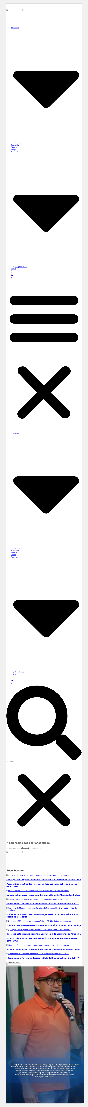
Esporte (14, 147)
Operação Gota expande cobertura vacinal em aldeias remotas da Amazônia (43, 879)
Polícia (13, 269)
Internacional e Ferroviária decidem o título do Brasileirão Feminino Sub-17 (42, 903)
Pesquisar (10, 762)
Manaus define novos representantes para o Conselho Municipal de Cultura (43, 895)
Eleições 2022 (21, 267)
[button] (44, 355)
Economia (15, 145)
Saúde (13, 149)
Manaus (18, 143)
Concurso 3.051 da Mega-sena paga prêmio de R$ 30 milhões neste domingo (43, 925)
